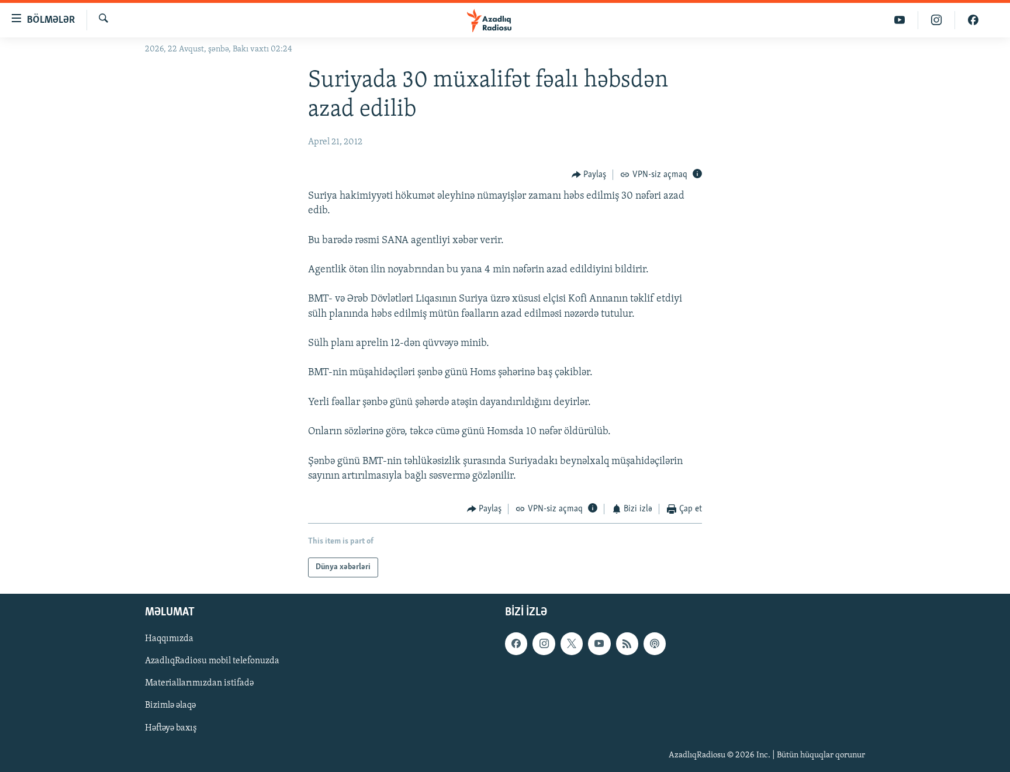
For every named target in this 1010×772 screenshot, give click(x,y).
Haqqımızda (169, 639)
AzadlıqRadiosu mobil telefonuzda (212, 661)
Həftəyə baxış (171, 728)
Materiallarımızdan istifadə (199, 683)
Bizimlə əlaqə (170, 706)
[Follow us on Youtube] (599, 644)
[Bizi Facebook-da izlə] (973, 20)
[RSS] (627, 644)
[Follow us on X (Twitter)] (572, 644)
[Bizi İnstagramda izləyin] (936, 20)
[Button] (589, 174)
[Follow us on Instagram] (543, 644)
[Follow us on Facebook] (516, 644)
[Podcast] (655, 644)
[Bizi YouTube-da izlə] (899, 20)
